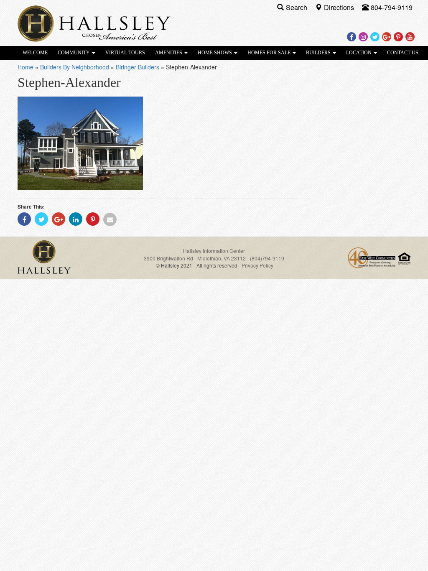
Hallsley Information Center (214, 250)
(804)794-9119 (267, 258)
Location (359, 53)
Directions (340, 7)
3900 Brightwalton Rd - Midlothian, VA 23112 (195, 258)
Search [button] (297, 7)
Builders (319, 53)
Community (74, 53)
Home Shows (215, 53)
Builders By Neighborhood (74, 67)
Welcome (35, 53)
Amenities (169, 53)
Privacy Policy (257, 265)
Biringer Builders (137, 67)
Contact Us (402, 53)
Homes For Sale (269, 53)
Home (25, 67)
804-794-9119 (392, 7)
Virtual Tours (125, 53)
